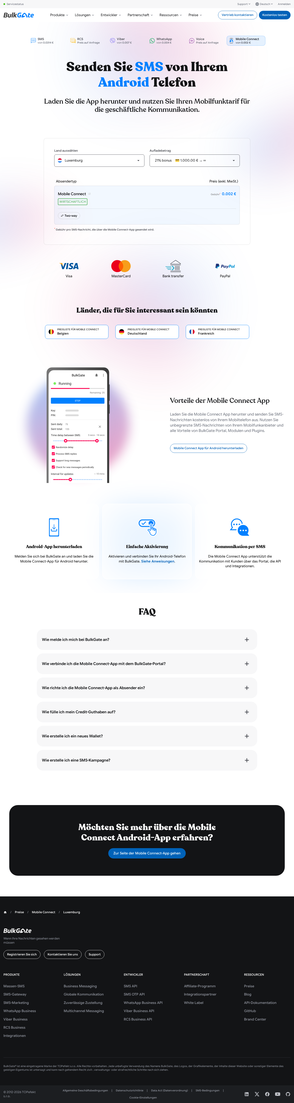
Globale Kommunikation (84, 994)
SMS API (130, 986)
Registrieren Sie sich (22, 954)
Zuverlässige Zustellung (83, 1003)
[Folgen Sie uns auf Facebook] (267, 1094)
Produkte (57, 15)
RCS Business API (138, 1019)
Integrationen (14, 1036)
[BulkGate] (18, 15)
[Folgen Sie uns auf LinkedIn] (246, 1094)
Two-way (71, 216)
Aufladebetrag (160, 151)
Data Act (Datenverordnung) (169, 1090)
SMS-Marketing (16, 1003)
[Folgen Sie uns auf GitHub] (288, 1094)
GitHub (250, 1011)
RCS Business (14, 1027)
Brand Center (255, 1019)
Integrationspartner (200, 994)
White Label (193, 1003)
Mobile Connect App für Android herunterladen (208, 448)
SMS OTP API (134, 994)
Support (242, 4)
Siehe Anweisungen (157, 561)
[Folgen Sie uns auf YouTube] (277, 1094)
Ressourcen (168, 15)
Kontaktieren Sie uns (63, 954)
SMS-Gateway (14, 994)
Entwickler (109, 15)
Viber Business (15, 1019)
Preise (193, 15)
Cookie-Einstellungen (143, 1097)
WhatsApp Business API (143, 1003)
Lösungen (82, 15)
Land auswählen (66, 151)
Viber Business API (139, 1011)
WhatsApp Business (19, 1011)
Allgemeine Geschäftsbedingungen (85, 1090)
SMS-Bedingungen (208, 1090)
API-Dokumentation (260, 1003)
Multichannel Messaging (84, 1011)
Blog (247, 994)
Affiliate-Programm (200, 986)
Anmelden (284, 4)
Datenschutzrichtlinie (129, 1090)
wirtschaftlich (72, 202)
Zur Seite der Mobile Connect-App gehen (147, 853)
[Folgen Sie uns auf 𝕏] (257, 1094)
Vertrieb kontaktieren (238, 15)
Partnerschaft (138, 15)
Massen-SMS (14, 986)
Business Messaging (80, 986)
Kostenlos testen (274, 15)
